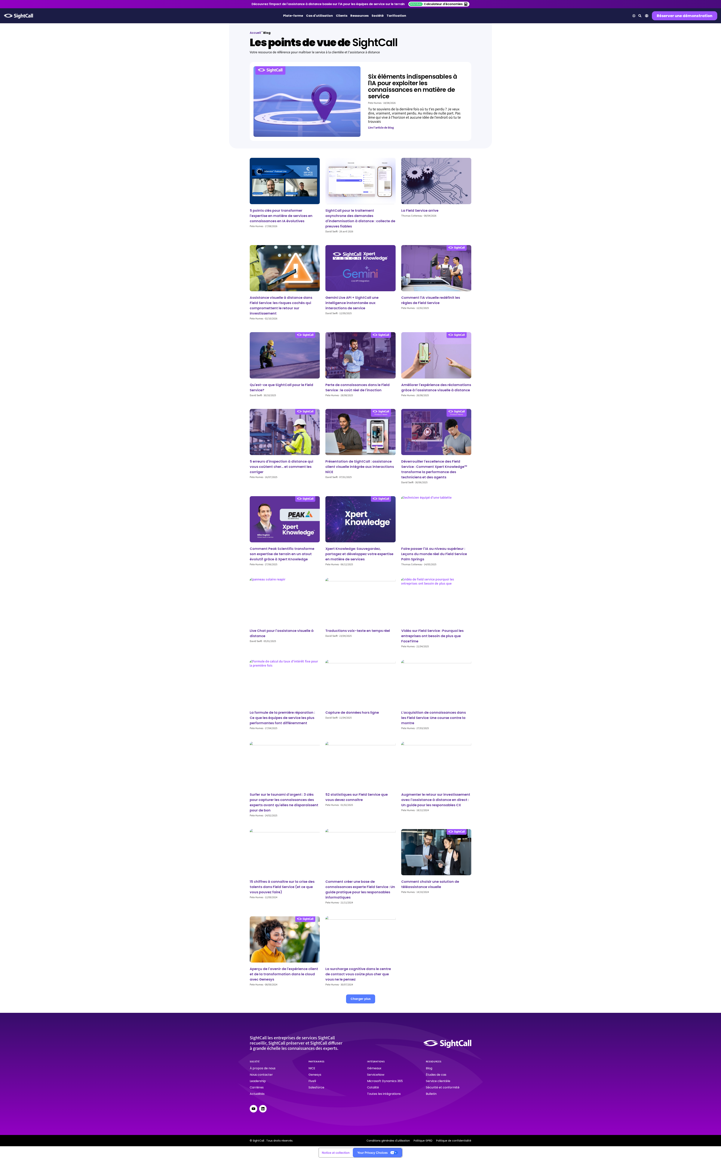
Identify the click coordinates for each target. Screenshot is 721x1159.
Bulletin (431, 1094)
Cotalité (373, 1087)
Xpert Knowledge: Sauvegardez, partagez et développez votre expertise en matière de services (359, 553)
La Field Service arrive (420, 210)
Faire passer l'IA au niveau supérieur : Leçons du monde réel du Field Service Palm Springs (434, 553)
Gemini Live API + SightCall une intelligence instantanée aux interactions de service (352, 302)
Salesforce (316, 1087)
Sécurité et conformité (442, 1087)
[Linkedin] (263, 1108)
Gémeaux (374, 1068)
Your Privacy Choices (372, 1152)
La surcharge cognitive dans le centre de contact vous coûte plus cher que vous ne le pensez (358, 974)
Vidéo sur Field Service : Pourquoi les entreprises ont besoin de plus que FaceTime (432, 635)
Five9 (312, 1081)
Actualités (257, 1094)
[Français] (646, 16)
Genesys (314, 1074)
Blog (429, 1068)
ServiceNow (375, 1074)
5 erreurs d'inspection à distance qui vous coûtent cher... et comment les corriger (281, 466)
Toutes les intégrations (384, 1094)
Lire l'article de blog (381, 128)
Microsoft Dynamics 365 (385, 1081)
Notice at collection (336, 1152)
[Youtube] (253, 1108)
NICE (311, 1068)
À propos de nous (262, 1068)
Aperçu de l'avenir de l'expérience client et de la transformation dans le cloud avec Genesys (284, 974)
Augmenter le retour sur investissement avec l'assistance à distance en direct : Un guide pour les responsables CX (435, 799)
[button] (360, 998)
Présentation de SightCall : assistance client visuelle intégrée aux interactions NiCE (359, 466)
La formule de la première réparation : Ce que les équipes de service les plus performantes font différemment (282, 717)
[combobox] (646, 16)
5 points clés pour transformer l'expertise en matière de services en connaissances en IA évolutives (281, 215)
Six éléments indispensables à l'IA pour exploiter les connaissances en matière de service (412, 86)
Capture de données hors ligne (352, 712)
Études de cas (436, 1074)
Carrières (257, 1087)
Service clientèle (438, 1081)
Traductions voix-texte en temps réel (357, 630)
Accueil (255, 33)
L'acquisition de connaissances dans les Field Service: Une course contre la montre (433, 717)
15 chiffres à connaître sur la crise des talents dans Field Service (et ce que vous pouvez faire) (282, 886)
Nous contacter (261, 1074)
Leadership (258, 1081)
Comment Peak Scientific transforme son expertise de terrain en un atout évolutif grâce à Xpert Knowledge (282, 553)
